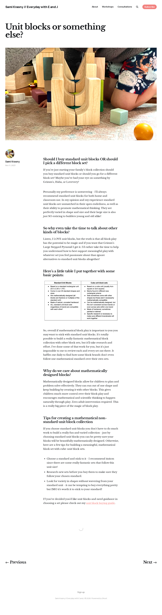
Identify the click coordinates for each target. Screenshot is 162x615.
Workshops (108, 6)
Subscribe (149, 6)
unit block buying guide (100, 503)
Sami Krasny (12, 161)
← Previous (15, 562)
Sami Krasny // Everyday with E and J (31, 6)
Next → (150, 562)
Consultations (125, 6)
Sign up (81, 592)
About (95, 6)
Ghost (104, 598)
